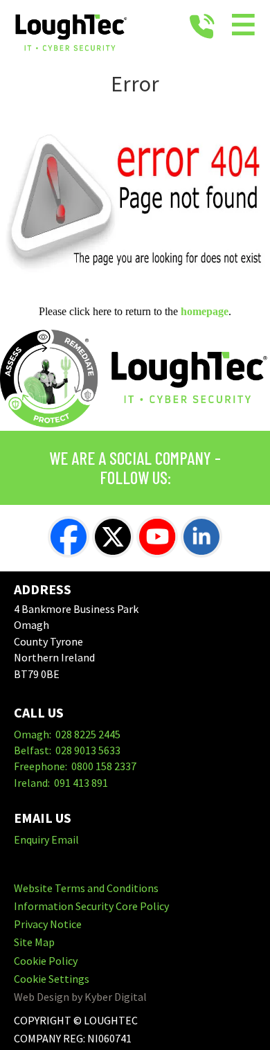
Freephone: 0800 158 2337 (75, 766)
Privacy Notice (48, 924)
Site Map (34, 942)
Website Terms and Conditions (86, 888)
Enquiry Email (46, 839)
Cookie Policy (46, 960)
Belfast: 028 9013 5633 (67, 750)
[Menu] (244, 27)
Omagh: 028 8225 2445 (67, 734)
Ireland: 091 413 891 (61, 783)
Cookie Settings (51, 978)
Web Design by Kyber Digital (80, 996)
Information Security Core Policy (91, 906)
